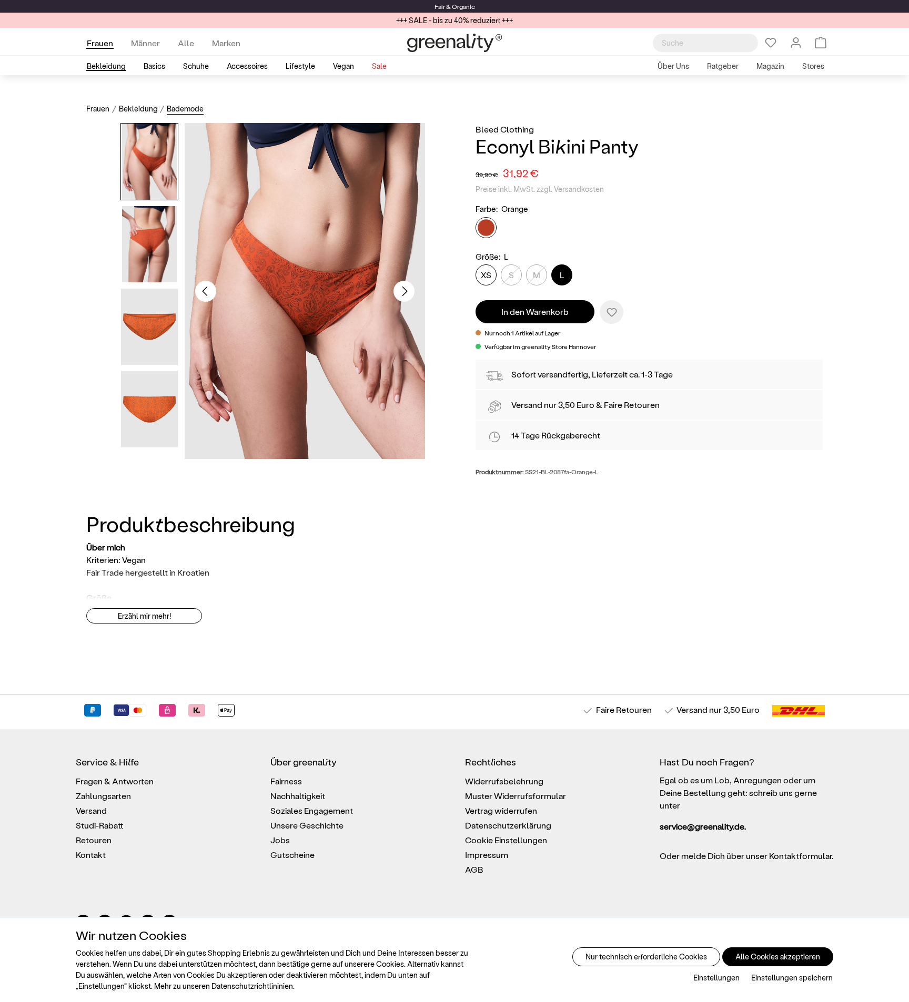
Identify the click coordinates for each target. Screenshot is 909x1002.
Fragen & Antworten (115, 781)
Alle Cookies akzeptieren (777, 956)
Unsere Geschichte (307, 825)
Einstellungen (716, 977)
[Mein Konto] (796, 43)
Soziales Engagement (311, 810)
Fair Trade (105, 572)
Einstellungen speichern (792, 977)
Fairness (286, 781)
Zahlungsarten (103, 796)
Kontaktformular (800, 856)
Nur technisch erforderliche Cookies (646, 956)
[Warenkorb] (820, 43)
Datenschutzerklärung (508, 825)
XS (486, 275)
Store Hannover (574, 346)
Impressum (486, 855)
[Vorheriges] (205, 291)
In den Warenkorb (535, 311)
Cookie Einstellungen (506, 840)
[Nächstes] (404, 291)
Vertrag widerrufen (501, 810)
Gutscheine (292, 855)
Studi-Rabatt (100, 825)
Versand (526, 405)
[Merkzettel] (770, 43)
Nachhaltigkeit (297, 796)
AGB (474, 869)
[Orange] (486, 227)
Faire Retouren (632, 405)
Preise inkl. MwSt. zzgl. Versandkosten (540, 189)
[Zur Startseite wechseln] (454, 43)
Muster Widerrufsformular (515, 796)
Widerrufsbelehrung (504, 781)
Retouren (94, 840)
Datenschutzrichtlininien (252, 985)
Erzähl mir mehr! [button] (144, 615)
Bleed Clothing (505, 129)
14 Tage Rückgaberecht (555, 435)
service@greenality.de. (703, 826)
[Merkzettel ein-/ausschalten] (611, 312)
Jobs (280, 840)
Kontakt (91, 855)
